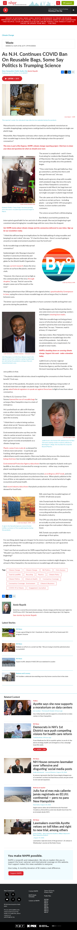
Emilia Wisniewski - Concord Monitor (44, 772)
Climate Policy (54, 574)
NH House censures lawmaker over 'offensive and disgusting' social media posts (53, 765)
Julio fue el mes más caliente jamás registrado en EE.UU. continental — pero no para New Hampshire (52, 795)
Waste (9, 43)
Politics (35, 701)
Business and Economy (23, 673)
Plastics (41, 574)
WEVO (46, 909)
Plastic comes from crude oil (14, 448)
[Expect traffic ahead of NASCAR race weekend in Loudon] (8, 662)
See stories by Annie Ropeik (25, 615)
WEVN (46, 907)
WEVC (46, 901)
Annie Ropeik (33, 71)
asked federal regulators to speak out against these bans (30, 389)
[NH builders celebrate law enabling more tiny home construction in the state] (8, 677)
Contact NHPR (33, 891)
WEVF (46, 903)
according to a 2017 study (54, 474)
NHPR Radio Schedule (32, 895)
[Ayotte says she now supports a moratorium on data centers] (17, 707)
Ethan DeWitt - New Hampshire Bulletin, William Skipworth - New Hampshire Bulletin (51, 834)
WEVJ (46, 906)
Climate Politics (14, 579)
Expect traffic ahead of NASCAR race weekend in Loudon (35, 661)
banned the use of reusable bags (22, 399)
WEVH (46, 904)
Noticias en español (39, 788)
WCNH (46, 899)
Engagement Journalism (37, 588)
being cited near (9, 459)
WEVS (46, 912)
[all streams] (74, 10)
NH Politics (47, 570)
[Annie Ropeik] (6, 608)
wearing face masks (57, 314)
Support (68, 3)
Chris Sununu (60, 570)
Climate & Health (31, 579)
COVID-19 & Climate (16, 588)
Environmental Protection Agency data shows (21, 463)
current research (16, 266)
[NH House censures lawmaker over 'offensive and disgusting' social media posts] (17, 765)
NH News (19, 629)
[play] (5, 10)
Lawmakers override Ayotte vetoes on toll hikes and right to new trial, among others (52, 826)
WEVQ (46, 910)
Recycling (29, 574)
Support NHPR (15, 873)
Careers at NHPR (34, 900)
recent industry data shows (17, 486)
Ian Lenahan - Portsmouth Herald (43, 711)
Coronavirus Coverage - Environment (22, 583)
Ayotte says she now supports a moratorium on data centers (53, 705)
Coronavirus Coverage (51, 579)
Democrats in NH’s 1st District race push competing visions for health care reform (52, 730)
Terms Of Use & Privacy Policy (49, 891)
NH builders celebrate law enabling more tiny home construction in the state (42, 676)
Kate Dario (36, 805)
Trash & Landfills (15, 574)
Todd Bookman (38, 737)
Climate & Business (47, 583)
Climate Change (8, 35)
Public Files (47, 896)
